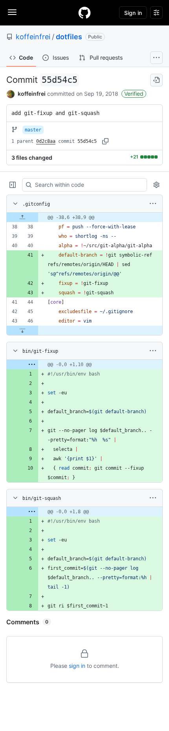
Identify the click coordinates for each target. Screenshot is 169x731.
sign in (77, 665)
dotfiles (69, 37)
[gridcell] (84, 217)
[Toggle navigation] (12, 12)
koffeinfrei (33, 37)
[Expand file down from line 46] (22, 330)
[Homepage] (84, 12)
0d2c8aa (45, 141)
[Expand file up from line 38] (22, 217)
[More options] (153, 203)
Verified (133, 93)
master (33, 130)
